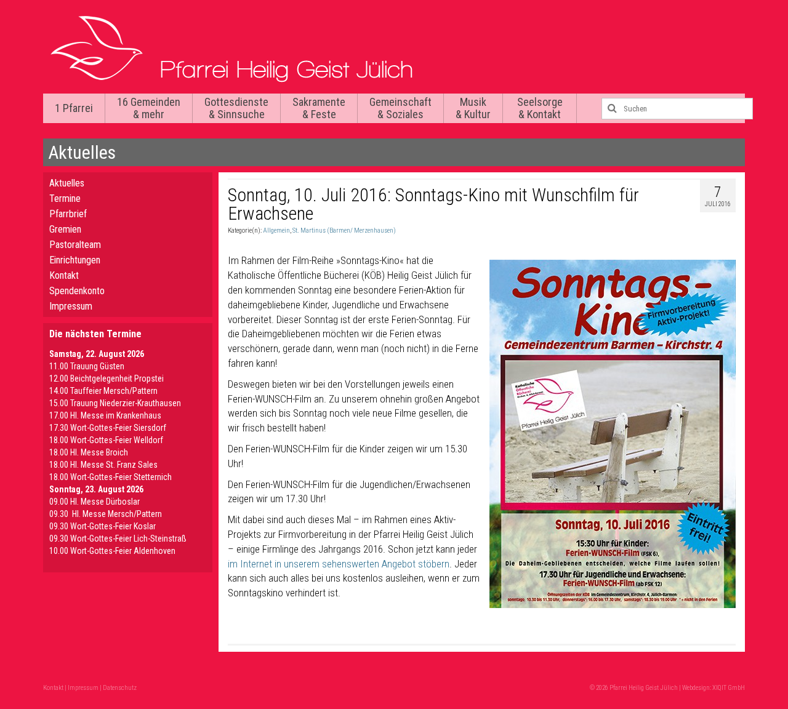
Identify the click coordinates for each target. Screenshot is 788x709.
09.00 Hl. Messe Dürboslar (94, 502)
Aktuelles (66, 183)
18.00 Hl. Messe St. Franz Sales (103, 465)
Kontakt (64, 275)
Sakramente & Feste (318, 108)
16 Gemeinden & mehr (148, 108)
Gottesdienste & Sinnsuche (236, 108)
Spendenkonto (77, 291)
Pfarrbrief (68, 214)
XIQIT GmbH (728, 688)
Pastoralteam (75, 244)
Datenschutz (120, 688)
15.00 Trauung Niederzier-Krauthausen (115, 403)
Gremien (65, 229)
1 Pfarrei (74, 108)
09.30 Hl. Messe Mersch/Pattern (105, 514)
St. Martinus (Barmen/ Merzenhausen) (344, 230)
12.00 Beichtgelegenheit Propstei (106, 378)
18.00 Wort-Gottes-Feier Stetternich (110, 477)
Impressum (70, 306)
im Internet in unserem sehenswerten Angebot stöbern (338, 564)
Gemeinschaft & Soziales (400, 108)
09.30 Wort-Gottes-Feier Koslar (102, 526)
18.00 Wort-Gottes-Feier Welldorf (106, 440)
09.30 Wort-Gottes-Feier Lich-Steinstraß (118, 538)
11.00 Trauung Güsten (86, 366)
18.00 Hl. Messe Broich (88, 452)
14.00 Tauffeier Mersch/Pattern (103, 391)
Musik (473, 108)
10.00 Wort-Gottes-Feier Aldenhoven (112, 551)
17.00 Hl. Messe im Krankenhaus (105, 415)
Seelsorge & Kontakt (540, 108)
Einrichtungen (74, 260)
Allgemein (276, 230)
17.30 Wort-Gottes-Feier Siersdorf (107, 428)
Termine (65, 198)
